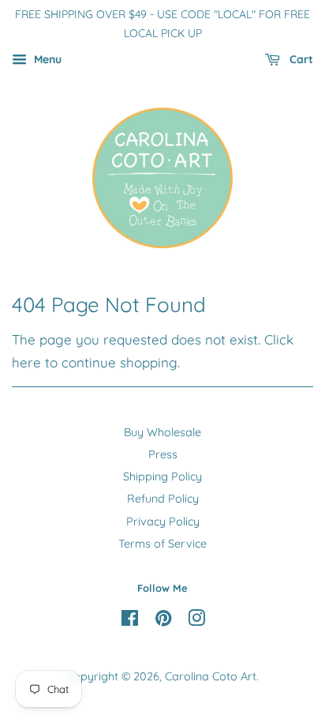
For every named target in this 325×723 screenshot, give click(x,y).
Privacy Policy (163, 521)
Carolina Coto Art (210, 676)
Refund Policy (163, 498)
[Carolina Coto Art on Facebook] (130, 621)
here (26, 362)
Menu (46, 59)
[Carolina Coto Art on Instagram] (196, 621)
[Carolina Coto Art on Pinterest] (163, 621)
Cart (299, 59)
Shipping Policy (162, 476)
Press (162, 454)
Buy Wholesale (162, 432)
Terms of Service (162, 544)
